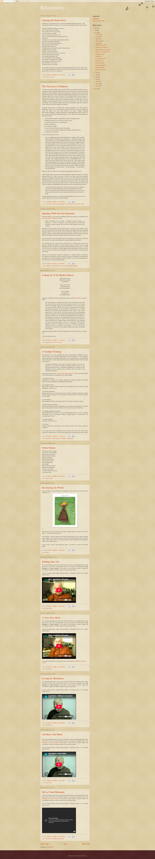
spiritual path (70, 438)
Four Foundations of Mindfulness (50, 218)
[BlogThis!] (70, 75)
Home (65, 844)
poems (60, 342)
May (97, 77)
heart (47, 77)
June (97, 74)
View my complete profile (99, 20)
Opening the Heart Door (54, 20)
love (50, 77)
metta (52, 77)
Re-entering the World (52, 487)
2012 (96, 32)
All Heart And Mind (52, 734)
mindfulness (64, 438)
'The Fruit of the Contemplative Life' (65, 373)
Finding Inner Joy (50, 561)
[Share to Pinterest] (74, 75)
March (97, 81)
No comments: (61, 74)
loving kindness (71, 204)
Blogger (84, 855)
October (98, 38)
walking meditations (73, 265)
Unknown (96, 18)
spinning (66, 265)
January (98, 86)
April (97, 79)
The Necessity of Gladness (55, 86)
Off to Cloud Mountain (53, 792)
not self (62, 265)
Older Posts (86, 844)
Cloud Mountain (54, 742)
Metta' (69, 114)
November (98, 36)
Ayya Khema (49, 204)
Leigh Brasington (60, 204)
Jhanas (54, 204)
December (98, 34)
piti (79, 204)
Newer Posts (44, 844)
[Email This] (68, 75)
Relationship (52, 7)
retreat (82, 204)
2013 (96, 30)
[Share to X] (71, 75)
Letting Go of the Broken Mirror (58, 275)
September (98, 41)
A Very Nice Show (51, 617)
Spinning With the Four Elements (58, 213)
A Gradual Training (51, 351)
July (97, 72)
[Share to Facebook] (73, 75)
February (98, 83)
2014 (96, 28)
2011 (96, 88)
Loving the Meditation (53, 678)
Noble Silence (49, 447)
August (97, 43)
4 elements (48, 265)
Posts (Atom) (50, 847)
